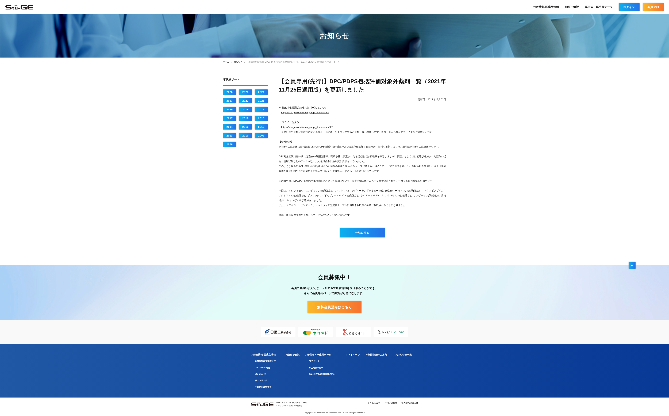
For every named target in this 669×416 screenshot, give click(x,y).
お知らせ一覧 (404, 354)
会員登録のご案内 (377, 354)
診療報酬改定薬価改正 (265, 361)
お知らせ (238, 62)
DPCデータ (314, 361)
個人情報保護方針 (409, 403)
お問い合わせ (391, 403)
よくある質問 (374, 403)
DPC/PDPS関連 (262, 367)
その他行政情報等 (263, 387)
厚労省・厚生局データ (599, 6)
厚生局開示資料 (316, 367)
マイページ (354, 354)
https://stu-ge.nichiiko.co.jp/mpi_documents (305, 112)
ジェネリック (261, 380)
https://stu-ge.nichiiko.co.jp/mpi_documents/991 (307, 127)
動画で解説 (572, 6)
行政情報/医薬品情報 (546, 6)
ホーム (226, 62)
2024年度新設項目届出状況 (321, 374)
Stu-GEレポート (262, 374)
